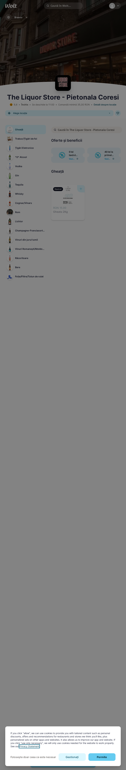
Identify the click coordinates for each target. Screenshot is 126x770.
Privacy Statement (29, 746)
